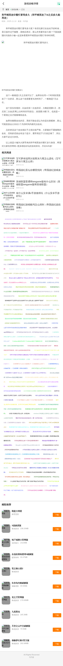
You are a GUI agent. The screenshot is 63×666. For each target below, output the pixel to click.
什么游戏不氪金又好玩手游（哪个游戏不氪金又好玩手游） (27, 481)
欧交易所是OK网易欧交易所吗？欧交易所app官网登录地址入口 (26, 386)
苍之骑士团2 (17, 568)
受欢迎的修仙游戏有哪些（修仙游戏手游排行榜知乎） (41, 314)
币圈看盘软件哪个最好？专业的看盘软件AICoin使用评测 (27, 255)
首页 (7, 9)
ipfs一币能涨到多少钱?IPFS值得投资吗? (34, 242)
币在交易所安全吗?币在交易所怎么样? (39, 228)
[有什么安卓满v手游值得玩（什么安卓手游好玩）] (8, 196)
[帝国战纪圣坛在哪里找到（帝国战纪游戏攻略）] (8, 173)
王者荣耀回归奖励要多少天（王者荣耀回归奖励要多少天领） (22, 454)
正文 (22, 9)
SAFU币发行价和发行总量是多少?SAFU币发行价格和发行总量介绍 (30, 355)
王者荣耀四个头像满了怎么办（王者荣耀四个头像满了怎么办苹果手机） (26, 373)
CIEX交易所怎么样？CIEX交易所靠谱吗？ (26, 440)
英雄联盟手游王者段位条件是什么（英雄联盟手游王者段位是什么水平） (30, 427)
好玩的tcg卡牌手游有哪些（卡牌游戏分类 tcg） (43, 246)
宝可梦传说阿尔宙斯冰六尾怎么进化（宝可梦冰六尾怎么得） (38, 160)
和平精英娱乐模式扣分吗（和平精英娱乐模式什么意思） (33, 332)
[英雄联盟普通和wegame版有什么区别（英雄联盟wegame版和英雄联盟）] (8, 184)
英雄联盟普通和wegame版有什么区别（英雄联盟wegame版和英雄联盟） (38, 183)
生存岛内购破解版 (20, 583)
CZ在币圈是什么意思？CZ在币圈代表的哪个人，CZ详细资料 (35, 400)
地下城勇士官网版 (20, 540)
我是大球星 (17, 511)
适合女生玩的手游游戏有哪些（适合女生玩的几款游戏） (21, 318)
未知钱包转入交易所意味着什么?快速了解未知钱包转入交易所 (23, 219)
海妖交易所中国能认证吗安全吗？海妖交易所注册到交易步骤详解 (37, 296)
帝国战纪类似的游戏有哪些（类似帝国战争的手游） (41, 472)
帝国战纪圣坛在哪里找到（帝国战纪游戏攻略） (38, 171)
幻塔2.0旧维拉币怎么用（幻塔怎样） (20, 413)
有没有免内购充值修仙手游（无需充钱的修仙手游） (32, 237)
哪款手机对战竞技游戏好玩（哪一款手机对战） (29, 418)
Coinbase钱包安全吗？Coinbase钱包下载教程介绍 (27, 341)
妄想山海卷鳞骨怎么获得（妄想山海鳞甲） (36, 323)
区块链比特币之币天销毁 (16, 472)
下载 (57, 515)
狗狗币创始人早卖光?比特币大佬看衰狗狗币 (22, 382)
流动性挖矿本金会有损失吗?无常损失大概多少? (38, 458)
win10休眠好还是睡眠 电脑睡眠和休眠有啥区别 (37, 391)
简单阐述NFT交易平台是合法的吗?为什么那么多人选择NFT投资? (24, 300)
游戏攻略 (14, 9)
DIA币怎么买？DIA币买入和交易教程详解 (35, 223)
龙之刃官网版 (18, 597)
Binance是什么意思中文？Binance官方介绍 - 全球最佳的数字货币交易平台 (31, 278)
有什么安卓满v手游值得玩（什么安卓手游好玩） (37, 194)
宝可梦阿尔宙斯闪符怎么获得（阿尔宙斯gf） (18, 477)
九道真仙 (16, 611)
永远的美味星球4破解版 (22, 554)
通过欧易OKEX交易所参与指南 (42, 431)
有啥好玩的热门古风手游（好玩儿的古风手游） (40, 309)
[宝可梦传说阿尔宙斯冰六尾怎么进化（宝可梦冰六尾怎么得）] (8, 161)
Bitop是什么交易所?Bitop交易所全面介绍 (28, 445)
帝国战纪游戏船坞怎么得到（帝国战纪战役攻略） (38, 206)
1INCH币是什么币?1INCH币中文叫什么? (44, 368)
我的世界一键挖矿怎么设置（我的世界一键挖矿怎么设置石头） (27, 269)
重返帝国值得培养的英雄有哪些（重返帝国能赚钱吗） (31, 287)
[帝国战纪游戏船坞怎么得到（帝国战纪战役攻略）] (8, 207)
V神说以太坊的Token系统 (19, 467)
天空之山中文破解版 (21, 626)
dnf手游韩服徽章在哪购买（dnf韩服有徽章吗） (28, 260)
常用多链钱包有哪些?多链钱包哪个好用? (39, 345)
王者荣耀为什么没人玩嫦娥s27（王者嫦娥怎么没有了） (29, 364)
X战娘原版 (16, 525)
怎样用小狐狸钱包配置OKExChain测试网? (37, 305)
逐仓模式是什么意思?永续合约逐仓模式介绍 (34, 486)
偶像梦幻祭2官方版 (20, 640)
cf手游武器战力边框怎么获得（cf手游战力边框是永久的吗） (40, 449)
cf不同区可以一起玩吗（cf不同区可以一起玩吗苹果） (20, 251)
